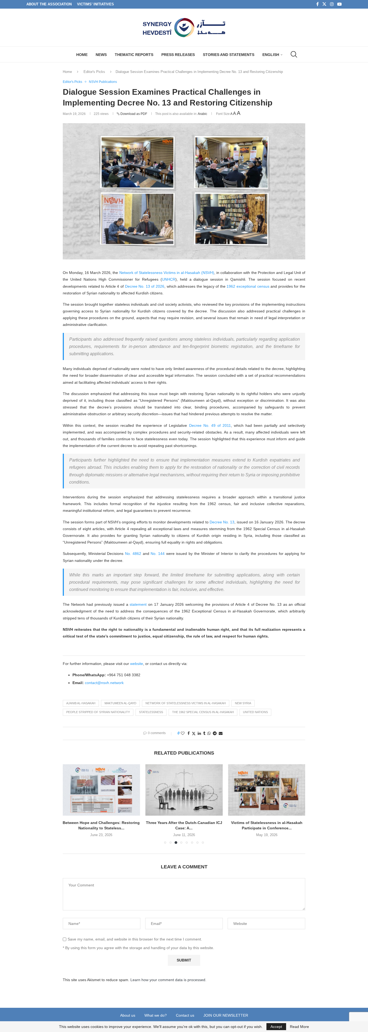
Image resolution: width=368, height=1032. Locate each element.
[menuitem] (272, 55)
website (136, 663)
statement (138, 604)
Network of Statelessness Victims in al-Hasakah (185, 703)
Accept (276, 1026)
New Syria (243, 703)
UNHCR (168, 279)
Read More (299, 1027)
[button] (70, 803)
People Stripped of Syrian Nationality (98, 712)
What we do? (155, 1015)
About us (127, 1015)
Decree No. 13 (222, 522)
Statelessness (151, 712)
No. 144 (158, 553)
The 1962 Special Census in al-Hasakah (203, 712)
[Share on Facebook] (189, 733)
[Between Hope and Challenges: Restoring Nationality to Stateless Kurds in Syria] (101, 790)
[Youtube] (339, 4)
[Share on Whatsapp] (209, 733)
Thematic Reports (134, 54)
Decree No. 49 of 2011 (210, 425)
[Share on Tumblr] (204, 733)
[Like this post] (183, 733)
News (101, 54)
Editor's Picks (94, 72)
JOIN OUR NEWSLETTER (225, 1015)
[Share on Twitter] (194, 733)
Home (82, 54)
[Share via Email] (221, 733)
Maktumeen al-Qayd (120, 703)
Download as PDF (133, 114)
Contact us (185, 1015)
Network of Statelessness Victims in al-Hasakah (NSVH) (166, 272)
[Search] (293, 54)
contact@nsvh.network (104, 683)
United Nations (255, 712)
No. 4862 (133, 553)
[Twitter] (324, 4)
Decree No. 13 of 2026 (144, 286)
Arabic (202, 114)
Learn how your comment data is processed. (168, 980)
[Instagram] (332, 4)
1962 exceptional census (248, 286)
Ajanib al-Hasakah (80, 703)
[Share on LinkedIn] (199, 733)
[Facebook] (317, 4)
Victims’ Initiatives (95, 4)
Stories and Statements (228, 54)
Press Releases (178, 54)
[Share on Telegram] (215, 733)
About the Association (49, 4)
